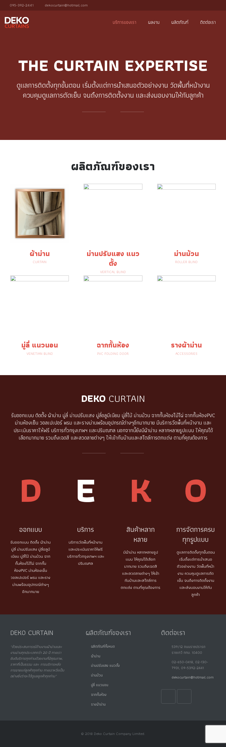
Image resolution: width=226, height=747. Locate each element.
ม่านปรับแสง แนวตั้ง (105, 666)
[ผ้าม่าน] (39, 241)
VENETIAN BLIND (39, 354)
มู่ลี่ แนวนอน (99, 685)
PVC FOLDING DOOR (113, 354)
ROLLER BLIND (186, 262)
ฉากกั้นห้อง (113, 345)
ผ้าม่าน (40, 253)
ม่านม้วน (186, 253)
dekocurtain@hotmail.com (66, 5)
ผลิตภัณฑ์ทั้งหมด (103, 646)
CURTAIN (39, 262)
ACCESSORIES (186, 354)
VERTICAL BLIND (113, 272)
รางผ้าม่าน (186, 345)
